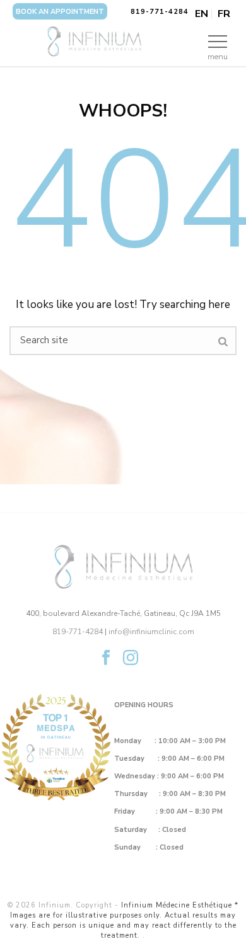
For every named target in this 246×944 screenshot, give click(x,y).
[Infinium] (123, 41)
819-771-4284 (160, 11)
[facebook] (106, 658)
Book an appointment (60, 11)
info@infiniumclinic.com (151, 632)
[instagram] (130, 658)
